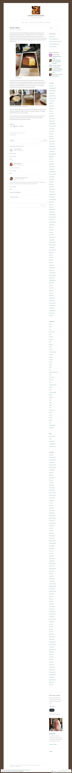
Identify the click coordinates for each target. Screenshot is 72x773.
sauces (50, 412)
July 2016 (51, 285)
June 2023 (51, 113)
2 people (14, 156)
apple (50, 324)
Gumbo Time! (47, 22)
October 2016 (51, 277)
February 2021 (52, 166)
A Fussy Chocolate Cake (54, 44)
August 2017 (51, 252)
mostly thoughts (21, 132)
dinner (50, 364)
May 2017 (51, 260)
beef (50, 329)
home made (51, 377)
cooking (50, 357)
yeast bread (13, 134)
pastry (50, 402)
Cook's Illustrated (52, 352)
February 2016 (52, 298)
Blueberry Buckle (12, 141)
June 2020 (51, 181)
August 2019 (51, 202)
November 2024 (52, 98)
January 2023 (52, 121)
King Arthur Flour (52, 384)
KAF (50, 382)
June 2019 (51, 207)
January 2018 (51, 239)
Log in (50, 438)
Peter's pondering (17, 163)
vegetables (51, 427)
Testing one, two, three (43, 141)
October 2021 (51, 151)
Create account (52, 436)
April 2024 (51, 105)
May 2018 (51, 232)
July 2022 (51, 133)
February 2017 (52, 267)
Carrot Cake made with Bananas (36, 22)
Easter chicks (57, 67)
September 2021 (52, 154)
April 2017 (51, 262)
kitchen (50, 387)
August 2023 (51, 108)
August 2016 (51, 282)
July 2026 (51, 85)
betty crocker (52, 331)
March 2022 (51, 138)
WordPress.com (52, 446)
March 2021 (51, 164)
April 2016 (51, 292)
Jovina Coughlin (17, 149)
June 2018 (51, 229)
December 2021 (52, 146)
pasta (50, 399)
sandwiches (51, 410)
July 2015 (51, 315)
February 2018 (52, 237)
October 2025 (52, 93)
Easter (50, 367)
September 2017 (52, 249)
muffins (50, 394)
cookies (50, 354)
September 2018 (52, 222)
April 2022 (51, 136)
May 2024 (51, 103)
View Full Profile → (53, 744)
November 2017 (52, 244)
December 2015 (52, 303)
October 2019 (51, 196)
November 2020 (52, 174)
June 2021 (51, 161)
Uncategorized (52, 425)
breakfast (51, 336)
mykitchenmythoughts (36, 15)
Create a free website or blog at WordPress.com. (20, 765)
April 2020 (51, 184)
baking (50, 326)
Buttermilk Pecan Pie (53, 39)
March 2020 (51, 186)
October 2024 (52, 100)
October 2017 (51, 247)
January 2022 (52, 143)
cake (50, 341)
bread (15, 132)
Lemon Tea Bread (52, 46)
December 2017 (52, 242)
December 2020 (52, 171)
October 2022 (52, 128)
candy (50, 346)
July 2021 (51, 159)
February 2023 (52, 118)
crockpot (51, 359)
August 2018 (51, 224)
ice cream (51, 379)
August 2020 (51, 179)
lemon (50, 389)
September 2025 (52, 95)
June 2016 (51, 287)
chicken (50, 349)
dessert (50, 362)
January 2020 (52, 191)
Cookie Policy (21, 771)
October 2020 (52, 176)
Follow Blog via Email (54, 695)
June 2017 (51, 257)
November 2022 (52, 126)
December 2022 (52, 123)
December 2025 (52, 88)
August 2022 (51, 131)
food (50, 369)
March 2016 (51, 295)
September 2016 (52, 280)
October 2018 (51, 219)
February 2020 (52, 189)
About (26, 22)
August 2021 (51, 156)
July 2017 (51, 255)
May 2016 (51, 290)
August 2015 (51, 313)
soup (50, 422)
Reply (11, 158)
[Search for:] (55, 28)
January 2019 (51, 212)
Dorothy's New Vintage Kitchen (20, 177)
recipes (50, 405)
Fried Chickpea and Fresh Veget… (56, 56)
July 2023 (51, 111)
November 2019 (52, 194)
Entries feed (51, 441)
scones (50, 415)
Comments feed (52, 443)
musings (51, 397)
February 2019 (52, 209)
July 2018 (51, 227)
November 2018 (52, 217)
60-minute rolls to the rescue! (55, 41)
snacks (50, 420)
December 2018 (52, 214)
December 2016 (52, 272)
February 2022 (52, 141)
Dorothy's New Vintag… (57, 68)
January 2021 (51, 169)
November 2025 (52, 90)
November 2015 (52, 305)
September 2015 (52, 310)
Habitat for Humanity (53, 372)
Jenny (53, 54)
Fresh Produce (52, 36)
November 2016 (52, 275)
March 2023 (51, 116)
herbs (50, 374)
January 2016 (51, 300)
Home (23, 22)
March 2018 (51, 234)
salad (50, 407)
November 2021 (52, 148)
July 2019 (51, 204)
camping (51, 344)
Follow (51, 710)
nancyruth (18, 29)
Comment (42, 205)
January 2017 (51, 270)
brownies (51, 339)
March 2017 (51, 265)
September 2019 (52, 199)
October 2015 (51, 308)
